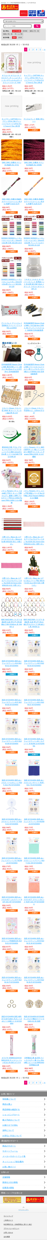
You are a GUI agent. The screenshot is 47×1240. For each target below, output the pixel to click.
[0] (41, 15)
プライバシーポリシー (11, 1228)
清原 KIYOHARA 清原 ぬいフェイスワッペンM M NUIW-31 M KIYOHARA (34, 940)
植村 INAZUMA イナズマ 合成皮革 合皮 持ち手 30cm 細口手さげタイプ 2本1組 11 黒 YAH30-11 (34, 623)
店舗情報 (6, 1177)
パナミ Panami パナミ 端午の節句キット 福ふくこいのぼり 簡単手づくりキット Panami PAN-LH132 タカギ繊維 (34, 452)
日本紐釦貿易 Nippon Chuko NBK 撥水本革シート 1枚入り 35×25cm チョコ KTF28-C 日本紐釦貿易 (11, 368)
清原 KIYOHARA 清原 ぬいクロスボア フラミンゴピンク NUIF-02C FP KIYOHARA (34, 900)
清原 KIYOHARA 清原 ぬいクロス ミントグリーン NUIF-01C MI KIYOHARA (34, 860)
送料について (8, 1130)
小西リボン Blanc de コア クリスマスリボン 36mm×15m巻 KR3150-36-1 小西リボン (11, 540)
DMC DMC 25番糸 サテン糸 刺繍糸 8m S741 (11, 164)
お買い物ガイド (9, 1167)
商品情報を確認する (11, 1109)
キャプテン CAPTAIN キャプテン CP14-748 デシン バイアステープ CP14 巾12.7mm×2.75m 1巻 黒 (12, 122)
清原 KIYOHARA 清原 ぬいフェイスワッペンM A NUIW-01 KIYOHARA (12, 663)
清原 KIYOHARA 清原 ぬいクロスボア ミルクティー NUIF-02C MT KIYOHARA (11, 899)
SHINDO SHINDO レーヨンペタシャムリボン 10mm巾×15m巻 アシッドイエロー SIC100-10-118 (34, 241)
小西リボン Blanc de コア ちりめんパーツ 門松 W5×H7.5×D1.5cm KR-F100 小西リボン (34, 581)
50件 (14, 37)
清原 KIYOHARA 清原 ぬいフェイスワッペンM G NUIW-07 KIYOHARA (34, 702)
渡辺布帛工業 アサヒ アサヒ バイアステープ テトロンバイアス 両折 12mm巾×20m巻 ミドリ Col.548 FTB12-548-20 (11, 452)
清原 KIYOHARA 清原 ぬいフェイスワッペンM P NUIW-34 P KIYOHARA (12, 979)
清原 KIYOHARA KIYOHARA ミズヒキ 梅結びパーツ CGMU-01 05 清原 (34, 1019)
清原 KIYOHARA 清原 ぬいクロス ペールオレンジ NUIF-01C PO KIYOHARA (11, 782)
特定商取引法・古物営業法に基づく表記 (18, 1224)
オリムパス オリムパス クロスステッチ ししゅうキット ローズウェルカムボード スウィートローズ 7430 (11, 78)
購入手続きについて (11, 1120)
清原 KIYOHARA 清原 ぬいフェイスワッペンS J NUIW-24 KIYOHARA (11, 860)
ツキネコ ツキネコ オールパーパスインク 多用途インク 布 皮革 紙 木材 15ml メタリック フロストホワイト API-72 (34, 284)
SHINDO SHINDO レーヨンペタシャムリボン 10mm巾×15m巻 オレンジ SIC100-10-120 (11, 282)
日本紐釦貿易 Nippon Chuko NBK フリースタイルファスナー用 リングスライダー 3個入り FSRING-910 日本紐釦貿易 (34, 369)
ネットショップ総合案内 (13, 1162)
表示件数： (7, 37)
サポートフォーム (10, 1151)
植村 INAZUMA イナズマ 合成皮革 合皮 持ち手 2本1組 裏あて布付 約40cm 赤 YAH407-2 (11, 623)
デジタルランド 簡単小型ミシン (34, 120)
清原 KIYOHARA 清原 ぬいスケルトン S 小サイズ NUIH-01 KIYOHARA (11, 821)
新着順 (25, 31)
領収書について (9, 1099)
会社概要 (7, 1237)
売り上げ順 (19, 34)
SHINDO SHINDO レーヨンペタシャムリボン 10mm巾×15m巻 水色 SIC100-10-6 (11, 240)
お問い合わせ (8, 1232)
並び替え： (7, 31)
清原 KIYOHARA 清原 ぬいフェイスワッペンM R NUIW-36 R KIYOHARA (34, 979)
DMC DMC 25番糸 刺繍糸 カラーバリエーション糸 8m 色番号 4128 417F (34, 201)
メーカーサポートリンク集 (14, 1156)
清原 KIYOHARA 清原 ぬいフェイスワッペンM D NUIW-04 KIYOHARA (34, 663)
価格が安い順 (34, 31)
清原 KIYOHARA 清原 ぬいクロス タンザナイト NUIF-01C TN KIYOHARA (34, 782)
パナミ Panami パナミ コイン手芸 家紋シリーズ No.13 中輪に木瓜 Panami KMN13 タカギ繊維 (34, 494)
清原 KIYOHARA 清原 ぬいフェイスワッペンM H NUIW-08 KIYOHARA (12, 741)
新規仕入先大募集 (10, 1182)
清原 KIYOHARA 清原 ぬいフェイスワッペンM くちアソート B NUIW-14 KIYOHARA (34, 742)
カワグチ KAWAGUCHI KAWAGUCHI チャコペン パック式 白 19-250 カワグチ (11, 1060)
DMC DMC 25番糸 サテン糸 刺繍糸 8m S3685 (34, 164)
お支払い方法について (12, 1136)
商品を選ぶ (7, 1104)
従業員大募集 (8, 1188)
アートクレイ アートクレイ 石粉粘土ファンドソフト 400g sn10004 (11, 325)
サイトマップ (8, 1216)
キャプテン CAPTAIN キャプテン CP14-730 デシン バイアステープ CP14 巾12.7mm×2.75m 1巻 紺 (34, 78)
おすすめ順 (16, 31)
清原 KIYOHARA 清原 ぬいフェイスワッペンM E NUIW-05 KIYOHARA (12, 702)
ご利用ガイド (8, 1220)
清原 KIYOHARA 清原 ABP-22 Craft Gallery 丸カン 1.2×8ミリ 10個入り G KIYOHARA (11, 1020)
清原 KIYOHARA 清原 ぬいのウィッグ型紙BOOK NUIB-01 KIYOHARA (12, 940)
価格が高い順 (8, 34)
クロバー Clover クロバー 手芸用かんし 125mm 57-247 (34, 410)
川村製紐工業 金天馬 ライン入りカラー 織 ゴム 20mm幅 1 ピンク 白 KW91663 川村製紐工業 (34, 1061)
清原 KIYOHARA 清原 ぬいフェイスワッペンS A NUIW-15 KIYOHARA (34, 821)
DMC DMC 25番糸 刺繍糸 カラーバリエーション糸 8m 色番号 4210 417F (12, 201)
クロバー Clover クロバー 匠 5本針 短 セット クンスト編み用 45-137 (12, 410)
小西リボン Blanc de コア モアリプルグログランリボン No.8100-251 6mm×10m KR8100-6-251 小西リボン (34, 540)
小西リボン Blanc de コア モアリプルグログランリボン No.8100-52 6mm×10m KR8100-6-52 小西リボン (12, 581)
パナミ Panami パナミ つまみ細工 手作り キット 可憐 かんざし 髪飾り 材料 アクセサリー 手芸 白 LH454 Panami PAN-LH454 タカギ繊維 (11, 497)
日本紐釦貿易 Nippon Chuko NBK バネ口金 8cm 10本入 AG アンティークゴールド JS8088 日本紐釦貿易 (34, 326)
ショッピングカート (11, 1115)
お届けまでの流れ (10, 1125)
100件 (20, 37)
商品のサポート (9, 1146)
